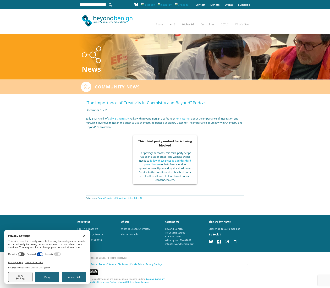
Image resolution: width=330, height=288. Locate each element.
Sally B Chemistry (118, 118)
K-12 (140, 198)
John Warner (183, 118)
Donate (215, 4)
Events (229, 4)
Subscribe (244, 4)
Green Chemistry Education (112, 198)
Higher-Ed (132, 198)
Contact (200, 4)
